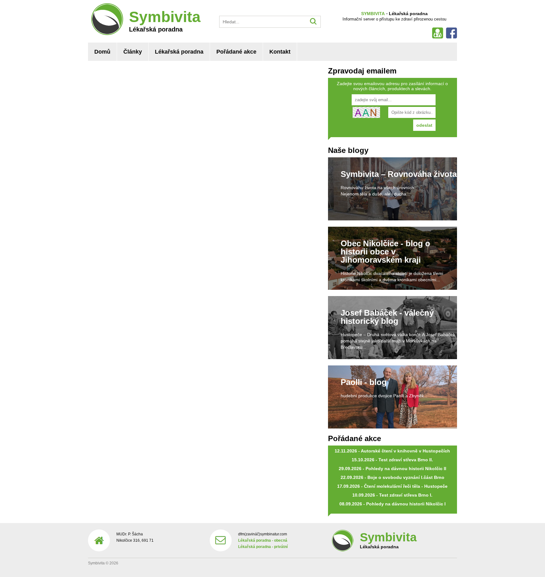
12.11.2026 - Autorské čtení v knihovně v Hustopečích (392, 450)
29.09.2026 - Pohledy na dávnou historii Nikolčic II (392, 468)
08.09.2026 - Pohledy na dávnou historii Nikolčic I (392, 503)
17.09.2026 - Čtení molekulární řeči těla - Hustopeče (392, 486)
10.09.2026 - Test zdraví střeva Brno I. (392, 495)
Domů (102, 52)
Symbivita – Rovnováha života (399, 174)
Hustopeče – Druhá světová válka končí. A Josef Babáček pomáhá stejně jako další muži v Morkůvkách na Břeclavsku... (398, 341)
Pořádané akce (236, 52)
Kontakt (279, 52)
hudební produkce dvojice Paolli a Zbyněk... (384, 395)
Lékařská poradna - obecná (262, 540)
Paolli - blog (364, 382)
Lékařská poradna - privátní (263, 547)
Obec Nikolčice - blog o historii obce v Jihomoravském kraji (385, 252)
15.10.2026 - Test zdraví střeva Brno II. (392, 459)
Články (132, 52)
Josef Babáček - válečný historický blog (387, 317)
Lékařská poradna (179, 52)
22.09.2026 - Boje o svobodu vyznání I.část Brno (392, 477)
